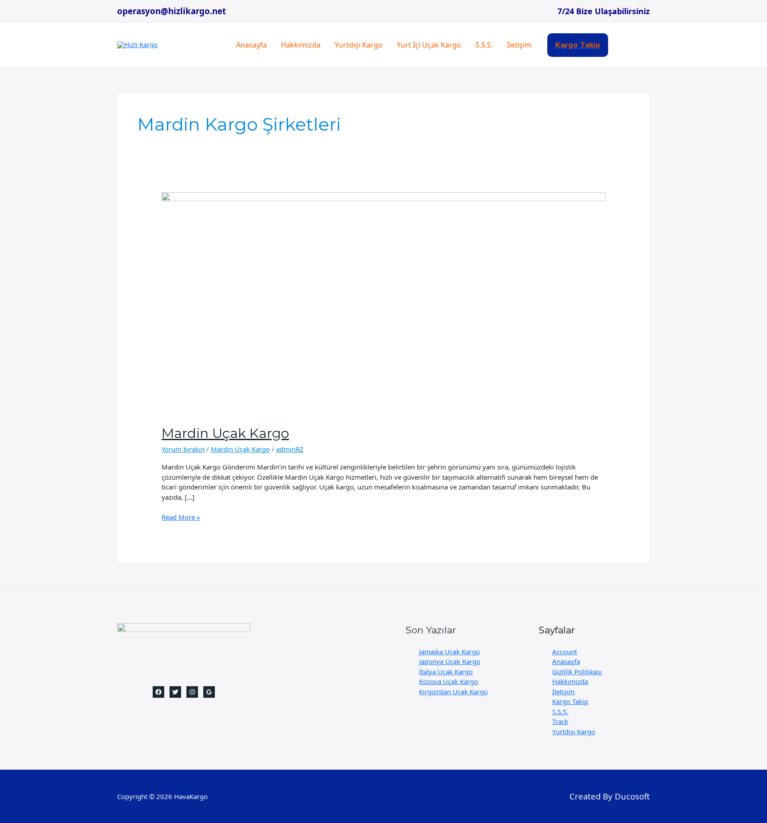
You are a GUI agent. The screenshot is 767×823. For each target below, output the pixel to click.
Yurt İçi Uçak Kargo (429, 45)
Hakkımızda (300, 45)
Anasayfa (251, 45)
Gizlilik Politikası (577, 671)
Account (564, 651)
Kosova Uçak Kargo (448, 681)
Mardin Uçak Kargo (225, 433)
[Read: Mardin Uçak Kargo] (383, 302)
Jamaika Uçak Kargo (449, 651)
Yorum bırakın (183, 449)
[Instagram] (192, 692)
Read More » (181, 517)
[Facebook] (158, 692)
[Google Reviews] (209, 692)
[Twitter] (175, 692)
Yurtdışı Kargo (359, 45)
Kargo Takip (570, 701)
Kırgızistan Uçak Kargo (453, 691)
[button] (577, 45)
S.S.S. (484, 45)
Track (560, 721)
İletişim (519, 45)
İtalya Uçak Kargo (446, 671)
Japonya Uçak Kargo (449, 661)
